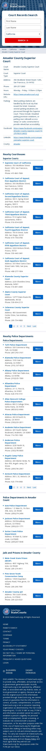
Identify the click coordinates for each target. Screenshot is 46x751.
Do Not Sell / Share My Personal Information (19, 654)
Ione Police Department (16, 505)
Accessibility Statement (15, 646)
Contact (7, 631)
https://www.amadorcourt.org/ (26, 94)
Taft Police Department (16, 345)
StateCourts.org (14, 5)
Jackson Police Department (17, 518)
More (38, 168)
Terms (6, 638)
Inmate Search (10, 628)
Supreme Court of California (18, 163)
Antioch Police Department (17, 474)
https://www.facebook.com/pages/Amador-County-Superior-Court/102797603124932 (28, 131)
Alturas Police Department (17, 414)
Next (29, 326)
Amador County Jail (14, 592)
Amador (17, 144)
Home (5, 624)
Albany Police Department (17, 370)
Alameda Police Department (18, 358)
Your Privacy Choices (13, 649)
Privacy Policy (30, 739)
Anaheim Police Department (18, 427)
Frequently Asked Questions (17, 659)
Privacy (6, 642)
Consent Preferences (31, 671)
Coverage (7, 635)
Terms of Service (10, 739)
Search (21, 40)
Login (6, 663)
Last (34, 326)
